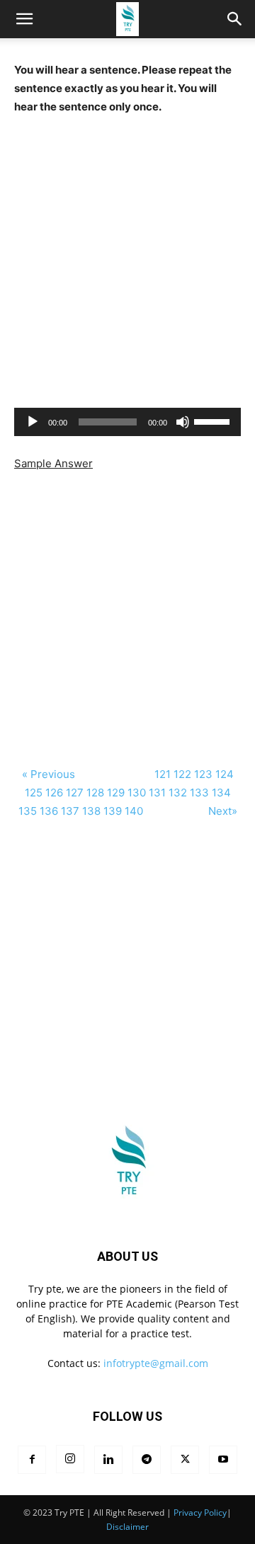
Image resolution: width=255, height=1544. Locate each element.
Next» (222, 811)
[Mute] (183, 422)
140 (134, 811)
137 (70, 811)
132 (178, 792)
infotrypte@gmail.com (155, 1363)
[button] (235, 19)
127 (75, 792)
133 (199, 792)
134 (221, 792)
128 (95, 792)
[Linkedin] (108, 1460)
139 (112, 811)
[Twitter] (185, 1460)
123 (203, 774)
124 (224, 774)
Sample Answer (53, 463)
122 (182, 774)
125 (33, 792)
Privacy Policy (200, 1512)
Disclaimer (127, 1527)
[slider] (214, 420)
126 (54, 792)
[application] (127, 422)
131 (157, 792)
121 (162, 774)
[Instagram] (70, 1459)
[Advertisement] (127, 262)
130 (137, 792)
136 (49, 811)
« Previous (48, 774)
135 (27, 811)
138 (91, 811)
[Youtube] (223, 1460)
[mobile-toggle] (24, 19)
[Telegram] (146, 1460)
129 (116, 792)
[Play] (33, 422)
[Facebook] (32, 1460)
